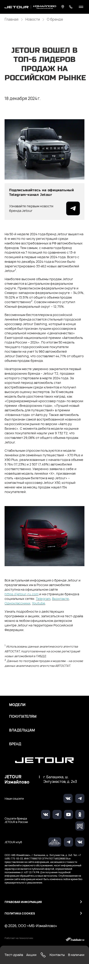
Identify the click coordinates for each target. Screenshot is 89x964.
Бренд (15, 744)
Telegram (43, 598)
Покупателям (23, 716)
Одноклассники (17, 603)
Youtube (38, 603)
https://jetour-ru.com (22, 594)
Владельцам (22, 730)
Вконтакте (60, 598)
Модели (17, 705)
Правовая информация (23, 902)
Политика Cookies (20, 913)
